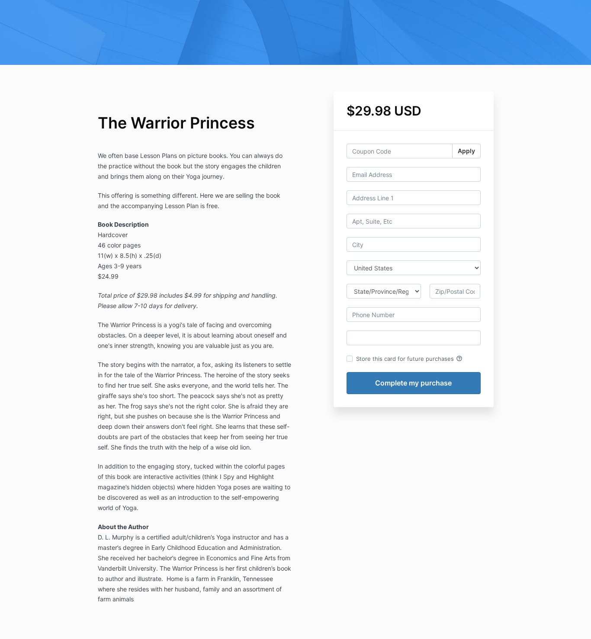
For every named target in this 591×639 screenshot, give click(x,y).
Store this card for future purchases (409, 358)
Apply (466, 150)
